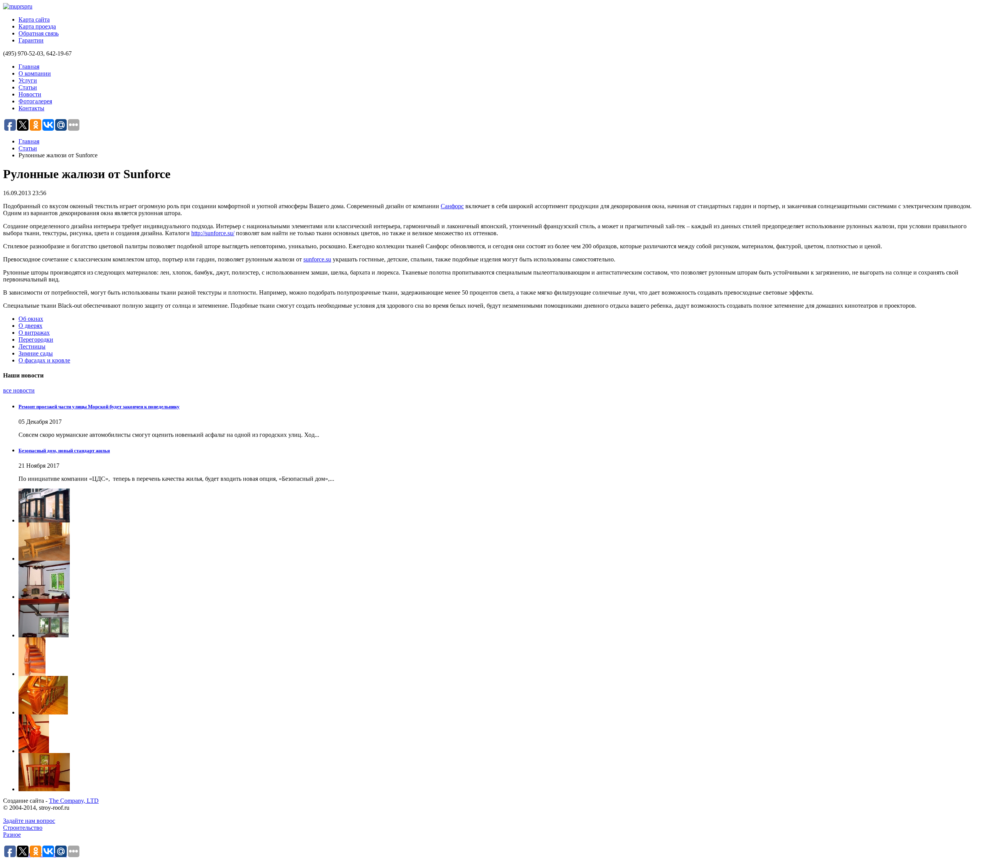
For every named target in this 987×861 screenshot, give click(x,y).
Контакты (31, 108)
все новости (19, 390)
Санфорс (452, 206)
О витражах (34, 332)
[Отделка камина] (501, 580)
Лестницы (32, 346)
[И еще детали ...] (501, 695)
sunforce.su (317, 259)
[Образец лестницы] (501, 656)
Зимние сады (36, 353)
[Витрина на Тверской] (501, 505)
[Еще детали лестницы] (501, 733)
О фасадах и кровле (44, 360)
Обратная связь (39, 33)
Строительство (22, 827)
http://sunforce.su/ (212, 233)
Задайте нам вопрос (29, 820)
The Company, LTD (74, 800)
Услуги (28, 80)
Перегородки (36, 339)
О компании (35, 73)
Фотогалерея (35, 101)
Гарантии (31, 40)
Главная (29, 66)
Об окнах (31, 318)
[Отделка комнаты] (501, 618)
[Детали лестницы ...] (501, 772)
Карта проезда (37, 26)
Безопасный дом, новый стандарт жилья (64, 450)
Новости (30, 94)
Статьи (28, 87)
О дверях (30, 325)
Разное (12, 834)
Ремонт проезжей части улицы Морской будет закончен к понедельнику (99, 406)
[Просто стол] (501, 541)
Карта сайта (34, 19)
